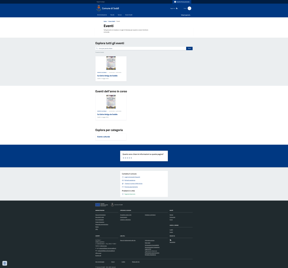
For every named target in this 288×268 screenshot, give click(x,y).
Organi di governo (99, 222)
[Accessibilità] (5, 263)
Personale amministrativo (101, 224)
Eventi (171, 232)
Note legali (147, 243)
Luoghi (171, 230)
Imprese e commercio (150, 215)
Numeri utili (98, 255)
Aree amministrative (100, 215)
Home (105, 21)
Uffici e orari (98, 253)
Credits (123, 262)
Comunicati (172, 217)
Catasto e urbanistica (125, 220)
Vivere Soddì (128, 15)
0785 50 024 (103, 246)
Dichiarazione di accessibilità (152, 245)
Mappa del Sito (136, 262)
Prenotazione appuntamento (152, 253)
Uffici (96, 229)
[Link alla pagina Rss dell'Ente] (170, 240)
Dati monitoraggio (99, 262)
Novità (112, 15)
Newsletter (172, 242)
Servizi (120, 15)
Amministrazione (102, 15)
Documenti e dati (99, 217)
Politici (97, 227)
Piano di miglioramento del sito (127, 240)
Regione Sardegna (101, 2)
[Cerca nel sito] (188, 8)
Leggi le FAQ (148, 249)
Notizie (171, 215)
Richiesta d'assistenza (150, 255)
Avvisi (171, 220)
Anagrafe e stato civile (125, 215)
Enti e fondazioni (99, 220)
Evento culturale (102, 72)
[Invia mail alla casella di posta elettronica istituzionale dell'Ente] (107, 248)
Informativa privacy (149, 240)
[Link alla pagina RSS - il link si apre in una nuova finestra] (177, 8)
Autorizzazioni (123, 217)
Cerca (189, 48)
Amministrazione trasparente (152, 247)
